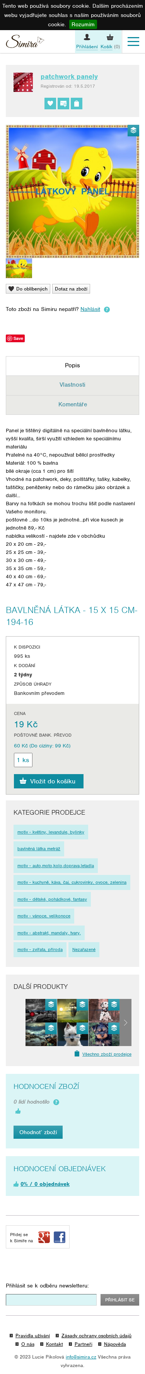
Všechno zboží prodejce (106, 1054)
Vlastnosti (72, 385)
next (125, 1022)
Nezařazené (84, 949)
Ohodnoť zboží (38, 1132)
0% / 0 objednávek (45, 1183)
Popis (72, 365)
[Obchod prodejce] (76, 103)
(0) (110, 46)
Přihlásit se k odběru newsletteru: (47, 1285)
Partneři (83, 1344)
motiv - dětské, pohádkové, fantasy (52, 899)
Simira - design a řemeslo (25, 42)
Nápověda (115, 1344)
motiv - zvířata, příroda (40, 949)
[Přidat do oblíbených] (50, 103)
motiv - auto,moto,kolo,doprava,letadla (55, 866)
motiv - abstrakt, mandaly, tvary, (49, 933)
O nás (27, 1344)
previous (20, 1022)
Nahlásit (90, 309)
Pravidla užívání (32, 1335)
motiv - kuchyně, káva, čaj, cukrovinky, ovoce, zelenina (71, 882)
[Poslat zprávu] (63, 103)
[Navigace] (133, 41)
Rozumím (83, 24)
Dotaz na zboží (71, 288)
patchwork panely (69, 76)
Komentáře (72, 404)
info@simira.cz (81, 1357)
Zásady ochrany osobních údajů (96, 1335)
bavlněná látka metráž (38, 849)
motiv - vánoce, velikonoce (43, 916)
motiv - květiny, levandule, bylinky (50, 832)
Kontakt (54, 1344)
